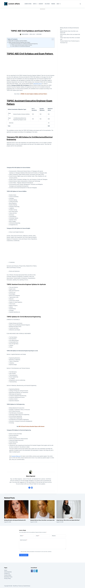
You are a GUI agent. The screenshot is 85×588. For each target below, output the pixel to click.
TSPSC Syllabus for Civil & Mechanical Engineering (21, 46)
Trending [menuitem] (53, 3)
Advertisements (8, 571)
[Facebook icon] (29, 488)
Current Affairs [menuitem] (28, 3)
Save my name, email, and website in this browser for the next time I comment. (36, 551)
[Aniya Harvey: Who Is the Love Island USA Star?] (69, 509)
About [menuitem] (58, 3)
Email (37, 535)
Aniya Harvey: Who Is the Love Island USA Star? (68, 520)
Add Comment (23, 540)
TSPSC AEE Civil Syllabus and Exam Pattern (17, 40)
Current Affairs (7, 575)
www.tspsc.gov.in (37, 83)
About (5, 570)
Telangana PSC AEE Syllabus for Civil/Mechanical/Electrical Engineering (24, 43)
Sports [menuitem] (34, 3)
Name (21, 535)
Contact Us (7, 573)
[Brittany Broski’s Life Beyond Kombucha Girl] (16, 509)
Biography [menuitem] (41, 3)
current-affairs (14, 4)
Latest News (39, 34)
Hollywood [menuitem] (47, 3)
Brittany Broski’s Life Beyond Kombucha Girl (15, 520)
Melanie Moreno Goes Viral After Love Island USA (42, 520)
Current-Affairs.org (16, 456)
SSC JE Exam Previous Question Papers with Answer (31, 426)
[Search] (80, 3)
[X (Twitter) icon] (32, 488)
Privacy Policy (7, 578)
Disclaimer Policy (8, 576)
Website (54, 535)
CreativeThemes (26, 585)
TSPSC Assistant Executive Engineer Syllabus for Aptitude (22, 45)
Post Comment (23, 555)
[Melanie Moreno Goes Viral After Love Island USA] (42, 509)
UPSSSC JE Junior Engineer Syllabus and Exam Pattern (33, 93)
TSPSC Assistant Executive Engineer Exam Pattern (19, 42)
